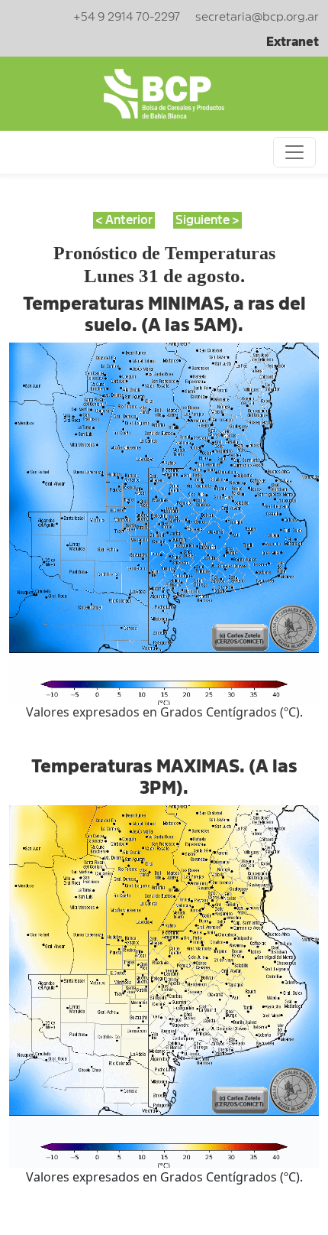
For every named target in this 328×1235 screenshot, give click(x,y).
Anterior (129, 220)
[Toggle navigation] (294, 152)
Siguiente (202, 220)
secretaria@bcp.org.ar (257, 17)
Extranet (292, 42)
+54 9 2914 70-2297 (126, 17)
